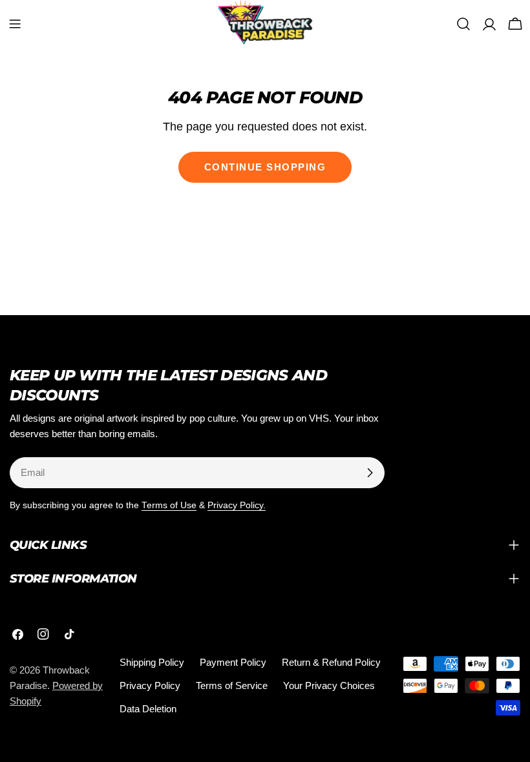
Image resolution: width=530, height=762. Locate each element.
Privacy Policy (150, 685)
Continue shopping (265, 166)
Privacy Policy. (236, 505)
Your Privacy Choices (329, 685)
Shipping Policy (152, 662)
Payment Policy (233, 662)
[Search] (463, 24)
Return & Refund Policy (331, 662)
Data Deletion (148, 708)
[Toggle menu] (15, 24)
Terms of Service (232, 685)
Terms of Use (169, 505)
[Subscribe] (369, 472)
